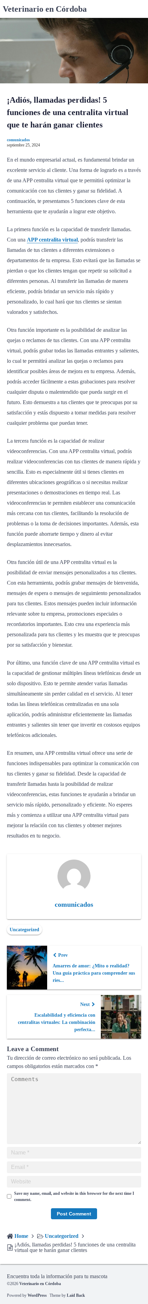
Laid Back (76, 1295)
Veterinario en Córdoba (45, 8)
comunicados (18, 139)
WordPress (37, 1295)
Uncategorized (24, 929)
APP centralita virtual (52, 240)
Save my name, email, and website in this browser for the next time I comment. (74, 1196)
